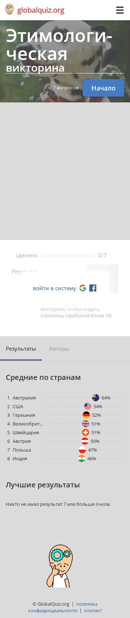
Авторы (59, 348)
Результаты (21, 348)
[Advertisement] (65, 171)
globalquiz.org (40, 10)
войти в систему (54, 288)
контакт (93, 610)
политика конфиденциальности (63, 607)
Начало (103, 88)
